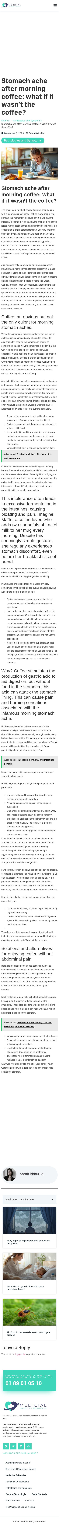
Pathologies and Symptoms (23, 140)
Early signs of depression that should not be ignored (28, 1242)
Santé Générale (39, 1494)
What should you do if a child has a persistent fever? (25, 1287)
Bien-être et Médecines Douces (20, 1469)
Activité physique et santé (17, 1463)
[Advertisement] (29, 41)
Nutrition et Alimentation (17, 1482)
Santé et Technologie (15, 1494)
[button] (55, 5)
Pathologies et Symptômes (18, 1488)
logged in (20, 1354)
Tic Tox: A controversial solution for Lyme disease (28, 1333)
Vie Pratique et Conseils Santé (20, 1507)
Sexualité (29, 1501)
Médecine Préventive (15, 1475)
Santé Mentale (12, 1501)
